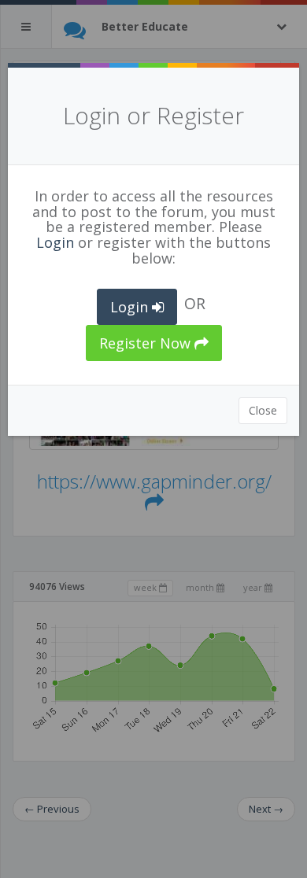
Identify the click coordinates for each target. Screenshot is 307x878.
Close (263, 410)
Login (55, 242)
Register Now (146, 343)
